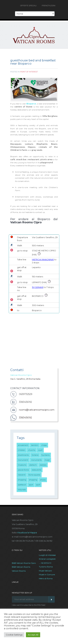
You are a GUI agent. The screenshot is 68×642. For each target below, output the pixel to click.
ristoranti (21, 475)
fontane (35, 455)
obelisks (43, 465)
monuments (36, 460)
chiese (44, 445)
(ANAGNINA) (47, 259)
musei (47, 460)
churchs (31, 450)
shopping (22, 480)
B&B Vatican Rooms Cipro (24, 563)
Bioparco (31, 103)
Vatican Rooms (19, 571)
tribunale (22, 490)
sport (31, 485)
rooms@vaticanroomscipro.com (36, 409)
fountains (45, 455)
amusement (23, 445)
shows (43, 480)
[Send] (51, 599)
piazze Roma (23, 470)
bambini (34, 445)
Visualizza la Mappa (27, 532)
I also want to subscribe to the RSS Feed (28, 605)
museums (22, 465)
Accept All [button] (33, 634)
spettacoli (22, 485)
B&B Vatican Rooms (21, 567)
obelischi (33, 465)
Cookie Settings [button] (14, 634)
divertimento (23, 455)
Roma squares (34, 475)
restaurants (36, 470)
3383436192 (25, 417)
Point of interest (29, 72)
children (21, 450)
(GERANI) (38, 287)
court (40, 450)
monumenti (23, 460)
